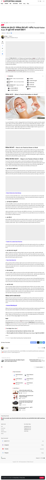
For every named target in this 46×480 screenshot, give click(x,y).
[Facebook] (42, 348)
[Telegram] (23, 453)
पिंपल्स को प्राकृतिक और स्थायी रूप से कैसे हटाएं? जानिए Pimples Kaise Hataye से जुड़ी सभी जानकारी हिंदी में (25, 333)
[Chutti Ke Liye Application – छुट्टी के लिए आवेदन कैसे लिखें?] (15, 409)
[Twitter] (29, 375)
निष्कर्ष (29, 88)
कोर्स (21, 393)
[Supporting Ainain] (3, 458)
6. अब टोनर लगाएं (31, 84)
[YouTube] (44, 348)
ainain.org (26, 431)
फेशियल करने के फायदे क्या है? (31, 86)
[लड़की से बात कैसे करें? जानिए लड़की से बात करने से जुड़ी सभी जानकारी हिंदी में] (15, 397)
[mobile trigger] (2, 1)
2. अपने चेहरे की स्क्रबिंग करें (14, 90)
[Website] (41, 348)
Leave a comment (40, 367)
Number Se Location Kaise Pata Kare (14, 241)
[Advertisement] (23, 13)
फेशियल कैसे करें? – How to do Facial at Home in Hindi (15, 82)
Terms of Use (22, 477)
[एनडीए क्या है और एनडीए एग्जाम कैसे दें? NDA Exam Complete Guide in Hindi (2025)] (15, 392)
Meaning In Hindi (11, 70)
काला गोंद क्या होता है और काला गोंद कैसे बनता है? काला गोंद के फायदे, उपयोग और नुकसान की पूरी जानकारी (26, 402)
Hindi (34, 58)
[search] (38, 1)
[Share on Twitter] (8, 33)
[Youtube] (18, 384)
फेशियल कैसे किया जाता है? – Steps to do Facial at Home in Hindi (15, 86)
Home (2, 22)
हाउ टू (20, 398)
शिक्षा (19, 393)
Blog (4, 22)
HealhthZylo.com (27, 426)
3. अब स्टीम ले (31, 78)
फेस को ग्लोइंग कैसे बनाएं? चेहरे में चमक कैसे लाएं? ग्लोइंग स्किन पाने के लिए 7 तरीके (20, 331)
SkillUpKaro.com (27, 429)
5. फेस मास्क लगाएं (31, 82)
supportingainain (5, 351)
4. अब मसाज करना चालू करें (33, 80)
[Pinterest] (18, 379)
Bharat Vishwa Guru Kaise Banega (13, 192)
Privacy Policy (16, 477)
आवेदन (20, 410)
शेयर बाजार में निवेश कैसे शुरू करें (11, 305)
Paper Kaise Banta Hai (11, 260)
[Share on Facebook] (6, 33)
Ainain (6, 36)
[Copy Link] (9, 33)
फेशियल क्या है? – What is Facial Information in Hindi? (15, 79)
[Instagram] (29, 379)
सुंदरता (7, 22)
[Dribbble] (29, 384)
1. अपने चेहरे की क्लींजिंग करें (14, 88)
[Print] (11, 33)
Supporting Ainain (12, 1)
